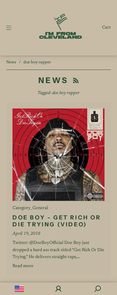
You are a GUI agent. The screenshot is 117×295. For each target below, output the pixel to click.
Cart (106, 27)
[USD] (19, 288)
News (11, 62)
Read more (22, 266)
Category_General (30, 208)
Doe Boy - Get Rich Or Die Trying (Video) (56, 221)
